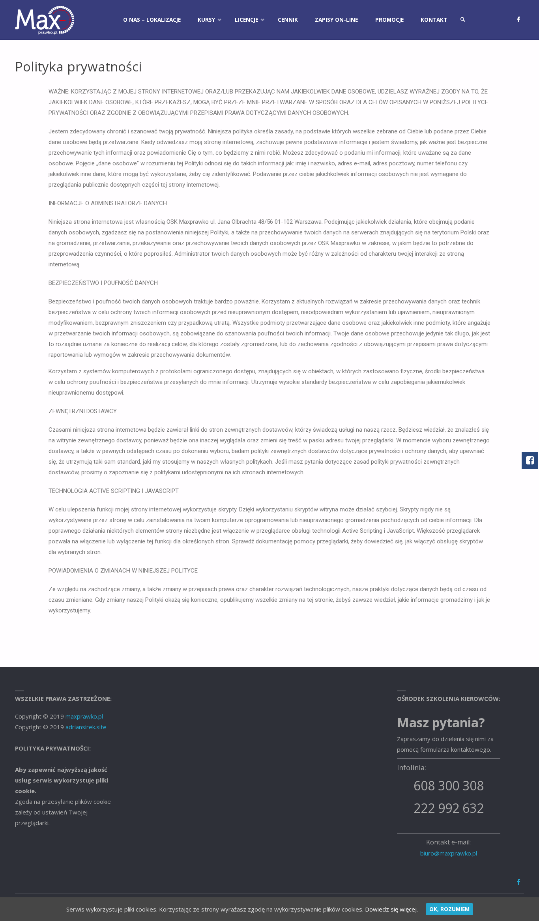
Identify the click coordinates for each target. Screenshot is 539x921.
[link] (463, 19)
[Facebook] (518, 19)
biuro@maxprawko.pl (448, 853)
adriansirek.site (86, 727)
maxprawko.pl (84, 716)
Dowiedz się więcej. (391, 909)
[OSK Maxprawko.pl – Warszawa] (45, 20)
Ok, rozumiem (449, 909)
